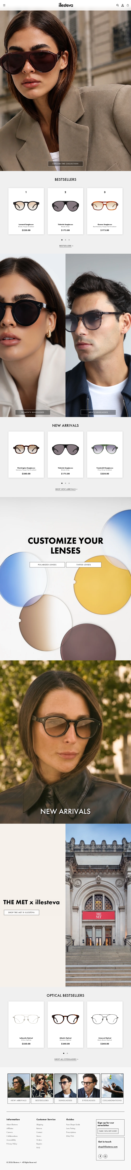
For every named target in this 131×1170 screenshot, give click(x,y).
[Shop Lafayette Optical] (26, 1019)
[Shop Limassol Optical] (105, 1019)
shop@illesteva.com (108, 1147)
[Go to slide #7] (69, 239)
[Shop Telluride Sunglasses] (65, 449)
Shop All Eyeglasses (65, 1059)
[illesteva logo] (65, 5)
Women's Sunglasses (32, 412)
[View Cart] (128, 5)
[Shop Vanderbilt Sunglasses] (105, 449)
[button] (4, 5)
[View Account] (122, 5)
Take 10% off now (108, 1131)
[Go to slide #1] (62, 239)
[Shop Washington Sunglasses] (26, 449)
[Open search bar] (117, 5)
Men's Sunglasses (98, 412)
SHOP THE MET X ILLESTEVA (21, 912)
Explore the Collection (65, 164)
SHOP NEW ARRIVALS (65, 489)
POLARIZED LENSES (47, 565)
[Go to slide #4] (65, 239)
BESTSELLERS (65, 246)
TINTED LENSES (84, 565)
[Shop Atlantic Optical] (65, 1019)
